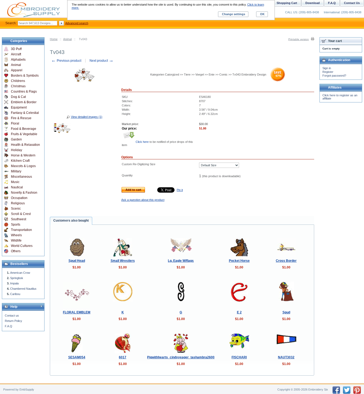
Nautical (17, 187)
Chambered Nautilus (23, 288)
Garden (16, 139)
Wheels (16, 235)
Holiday (16, 150)
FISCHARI (239, 357)
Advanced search (76, 23)
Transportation (21, 230)
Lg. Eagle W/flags (181, 261)
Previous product (66, 61)
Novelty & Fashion (24, 192)
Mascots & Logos (23, 166)
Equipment (19, 107)
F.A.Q (8, 326)
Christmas (18, 86)
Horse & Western (23, 155)
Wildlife (16, 240)
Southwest (18, 219)
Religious (18, 203)
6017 (122, 357)
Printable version (298, 39)
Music (15, 182)
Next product (102, 61)
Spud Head (76, 261)
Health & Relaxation (25, 145)
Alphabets (18, 59)
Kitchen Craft (20, 161)
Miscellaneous (21, 177)
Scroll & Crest (21, 214)
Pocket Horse (239, 261)
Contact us (12, 315)
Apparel (16, 70)
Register (327, 71)
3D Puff (16, 49)
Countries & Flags (24, 91)
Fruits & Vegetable (24, 134)
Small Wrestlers (123, 261)
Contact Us (352, 3)
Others (16, 251)
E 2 (239, 312)
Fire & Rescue (21, 118)
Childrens (18, 81)
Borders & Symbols (25, 75)
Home (54, 39)
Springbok (16, 278)
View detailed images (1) (86, 116)
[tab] (71, 221)
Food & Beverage (23, 129)
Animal (67, 39)
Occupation (19, 198)
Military (16, 171)
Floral (15, 123)
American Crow (20, 272)
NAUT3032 (286, 357)
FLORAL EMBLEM (76, 312)
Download (312, 3)
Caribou (15, 294)
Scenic (16, 208)
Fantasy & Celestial (25, 113)
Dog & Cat (18, 97)
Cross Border (286, 261)
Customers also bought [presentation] (71, 220)
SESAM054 (76, 357)
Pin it (180, 190)
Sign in (326, 68)
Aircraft (16, 54)
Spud (286, 312)
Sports (15, 224)
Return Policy (13, 320)
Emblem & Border (24, 102)
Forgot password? (334, 75)
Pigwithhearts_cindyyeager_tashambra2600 (181, 357)
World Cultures (22, 246)
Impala (14, 283)
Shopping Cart (287, 3)
